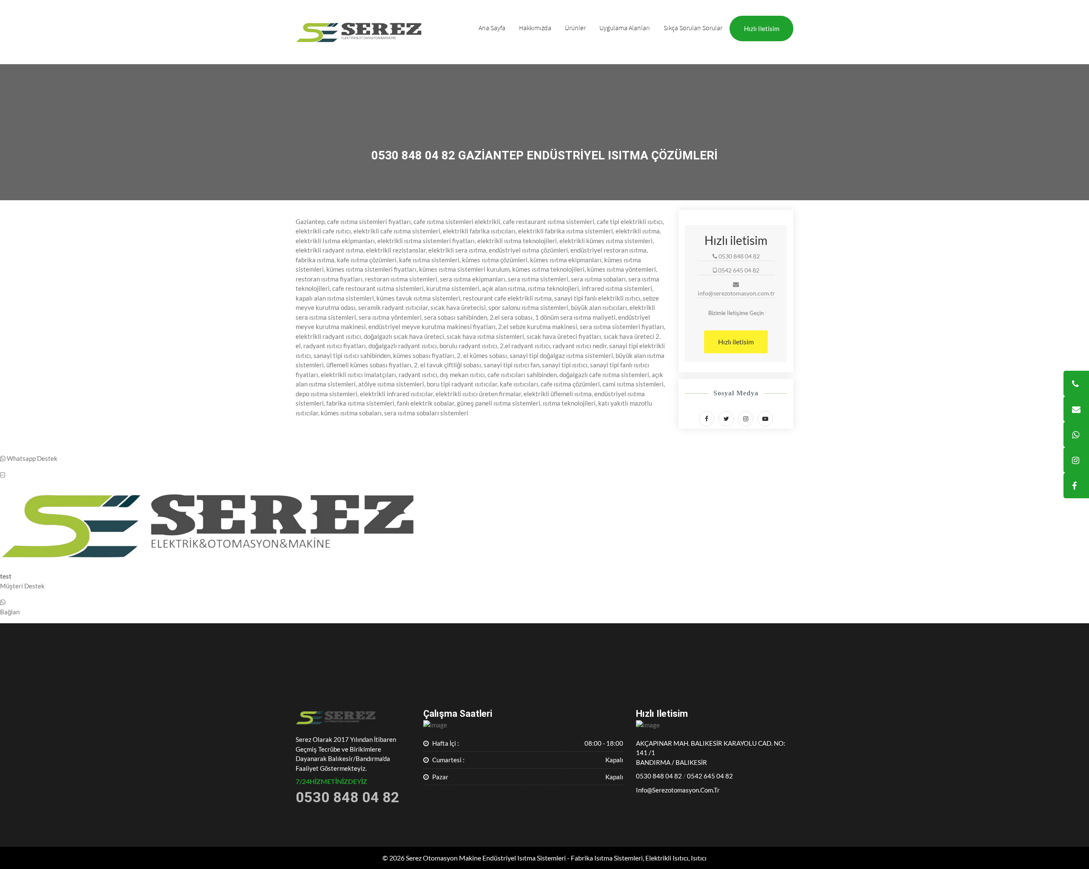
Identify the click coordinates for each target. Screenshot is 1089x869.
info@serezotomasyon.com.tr (678, 790)
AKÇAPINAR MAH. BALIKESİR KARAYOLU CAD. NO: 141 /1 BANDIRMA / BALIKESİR (710, 752)
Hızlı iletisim (761, 28)
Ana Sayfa (492, 27)
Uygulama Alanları (624, 27)
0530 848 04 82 (659, 776)
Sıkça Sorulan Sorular (693, 27)
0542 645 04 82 (710, 776)
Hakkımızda (535, 27)
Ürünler (575, 27)
